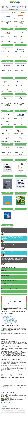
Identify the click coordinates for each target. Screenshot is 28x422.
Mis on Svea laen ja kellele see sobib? (7, 316)
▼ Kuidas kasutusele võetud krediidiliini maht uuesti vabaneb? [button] (9, 288)
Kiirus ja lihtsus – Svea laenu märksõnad (9, 318)
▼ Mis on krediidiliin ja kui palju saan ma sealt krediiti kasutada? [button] (9, 280)
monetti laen (4, 405)
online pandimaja (5, 406)
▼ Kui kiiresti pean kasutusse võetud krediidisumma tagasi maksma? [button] (10, 290)
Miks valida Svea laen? (6, 317)
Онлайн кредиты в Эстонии (19, 408)
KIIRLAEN (14, 12)
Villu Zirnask (9, 397)
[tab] (14, 269)
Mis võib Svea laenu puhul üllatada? (8, 323)
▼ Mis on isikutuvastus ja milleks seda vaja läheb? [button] (7, 294)
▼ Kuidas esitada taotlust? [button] (4, 270)
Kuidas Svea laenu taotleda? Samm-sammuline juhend (10, 322)
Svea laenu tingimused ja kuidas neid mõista (8, 319)
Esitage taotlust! (7, 28)
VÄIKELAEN (23, 12)
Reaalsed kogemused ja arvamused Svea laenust (10, 320)
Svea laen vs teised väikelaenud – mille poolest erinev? (10, 321)
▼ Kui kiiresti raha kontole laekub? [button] (5, 275)
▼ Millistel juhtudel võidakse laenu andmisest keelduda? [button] (8, 283)
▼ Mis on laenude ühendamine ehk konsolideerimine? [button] (8, 278)
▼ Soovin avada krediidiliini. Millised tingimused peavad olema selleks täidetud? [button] (11, 285)
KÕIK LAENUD (5, 12)
